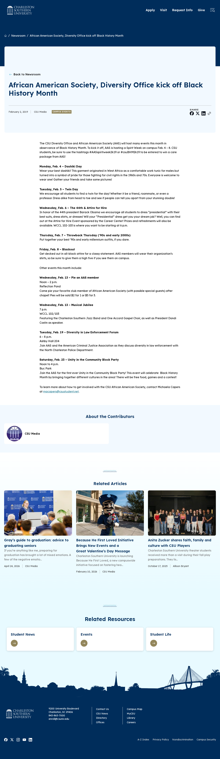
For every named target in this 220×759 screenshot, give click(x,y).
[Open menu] (212, 10)
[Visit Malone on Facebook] (6, 739)
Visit (163, 10)
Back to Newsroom (27, 74)
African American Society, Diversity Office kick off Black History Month (76, 35)
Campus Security (206, 739)
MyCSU (131, 713)
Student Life (160, 634)
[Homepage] (21, 10)
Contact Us (102, 709)
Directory (101, 717)
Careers (131, 722)
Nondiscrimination (182, 739)
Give (201, 10)
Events (86, 634)
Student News (23, 634)
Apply (150, 10)
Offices (100, 722)
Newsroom (18, 35)
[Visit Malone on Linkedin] (30, 739)
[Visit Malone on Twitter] (12, 739)
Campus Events (62, 112)
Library (131, 717)
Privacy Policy (161, 739)
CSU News (102, 713)
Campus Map (134, 709)
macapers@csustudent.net (61, 391)
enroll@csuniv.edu (59, 718)
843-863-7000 (57, 715)
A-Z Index (143, 739)
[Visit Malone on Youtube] (24, 739)
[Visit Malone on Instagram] (18, 739)
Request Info (182, 10)
